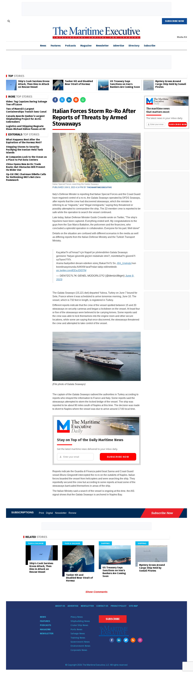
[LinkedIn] (118, 640)
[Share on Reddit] (76, 100)
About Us (60, 606)
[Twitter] (125, 640)
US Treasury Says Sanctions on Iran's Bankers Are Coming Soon (125, 84)
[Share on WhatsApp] (83, 100)
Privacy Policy (118, 606)
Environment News (80, 645)
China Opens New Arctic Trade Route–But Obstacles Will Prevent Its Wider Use (25, 167)
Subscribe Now (118, 457)
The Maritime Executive (99, 187)
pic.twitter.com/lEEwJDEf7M (71, 270)
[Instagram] (140, 640)
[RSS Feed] (133, 640)
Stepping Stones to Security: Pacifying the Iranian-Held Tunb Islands (24, 149)
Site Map (133, 606)
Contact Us (102, 606)
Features (56, 45)
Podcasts (70, 45)
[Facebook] (111, 640)
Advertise (118, 45)
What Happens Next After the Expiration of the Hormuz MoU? (24, 141)
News (43, 617)
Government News (80, 641)
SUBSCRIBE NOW (174, 21)
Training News (78, 637)
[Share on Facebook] (55, 100)
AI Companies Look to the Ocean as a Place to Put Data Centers (26, 158)
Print (41, 513)
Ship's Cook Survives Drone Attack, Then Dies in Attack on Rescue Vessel (33, 84)
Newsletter (102, 45)
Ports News (76, 629)
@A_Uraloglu (124, 263)
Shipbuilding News (80, 621)
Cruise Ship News (79, 625)
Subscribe (149, 45)
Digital (49, 513)
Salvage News (78, 633)
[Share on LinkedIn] (69, 100)
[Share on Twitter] (62, 100)
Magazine (86, 45)
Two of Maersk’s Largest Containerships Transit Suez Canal (26, 110)
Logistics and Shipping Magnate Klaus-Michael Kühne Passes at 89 (25, 127)
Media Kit (182, 37)
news (43, 45)
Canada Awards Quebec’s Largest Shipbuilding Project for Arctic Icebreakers (25, 119)
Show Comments (96, 591)
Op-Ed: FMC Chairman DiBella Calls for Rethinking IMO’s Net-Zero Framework (26, 177)
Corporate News (79, 650)
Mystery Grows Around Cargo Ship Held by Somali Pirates (170, 84)
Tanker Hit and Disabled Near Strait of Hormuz (79, 83)
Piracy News (77, 617)
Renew (72, 513)
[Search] (8, 21)
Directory (134, 45)
